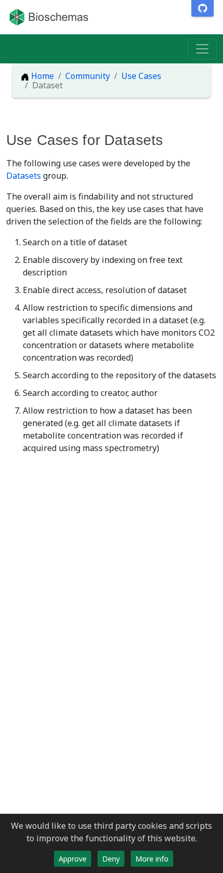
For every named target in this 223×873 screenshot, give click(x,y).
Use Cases (141, 76)
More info (152, 859)
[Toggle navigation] (202, 48)
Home (41, 76)
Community (87, 76)
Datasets (23, 175)
